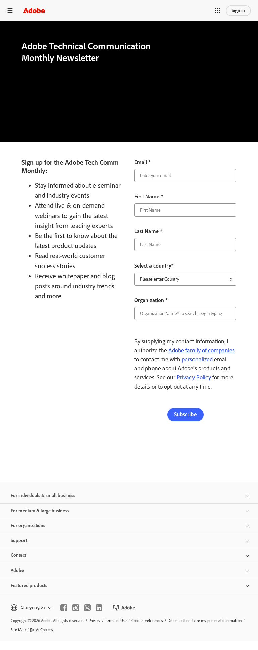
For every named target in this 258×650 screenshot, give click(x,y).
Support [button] (19, 540)
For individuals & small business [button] (43, 495)
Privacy (94, 620)
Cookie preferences (147, 620)
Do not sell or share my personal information (205, 620)
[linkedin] (99, 607)
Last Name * (148, 231)
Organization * (150, 300)
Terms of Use (116, 620)
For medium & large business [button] (40, 511)
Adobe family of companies (201, 350)
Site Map (18, 629)
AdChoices (44, 629)
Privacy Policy (194, 377)
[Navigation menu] (10, 10)
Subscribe (185, 414)
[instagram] (75, 607)
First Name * (148, 196)
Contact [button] (18, 555)
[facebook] (63, 607)
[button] (217, 10)
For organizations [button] (28, 525)
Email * (142, 162)
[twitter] (87, 607)
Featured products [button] (29, 585)
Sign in (238, 10)
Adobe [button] (17, 570)
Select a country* (153, 265)
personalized (197, 359)
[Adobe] (34, 10)
